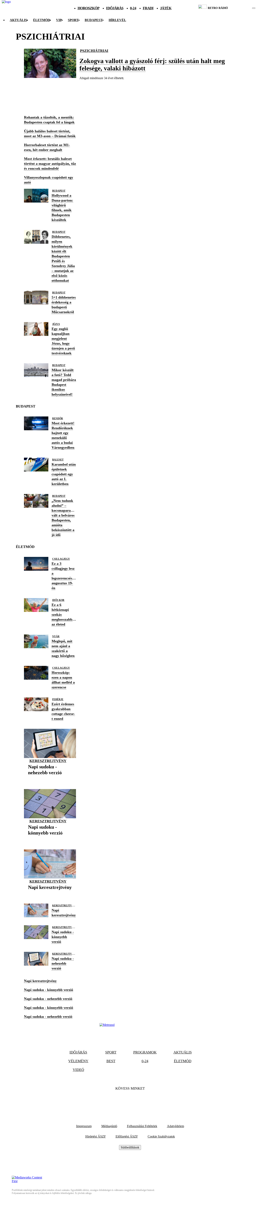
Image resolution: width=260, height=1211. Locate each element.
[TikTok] (130, 1101)
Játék (165, 8)
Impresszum (84, 1126)
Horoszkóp (89, 8)
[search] (253, 8)
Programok (145, 1052)
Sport (73, 20)
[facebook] (240, 8)
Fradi (148, 8)
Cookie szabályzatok (161, 1136)
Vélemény (78, 1061)
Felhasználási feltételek (142, 1126)
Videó (78, 1070)
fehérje (57, 699)
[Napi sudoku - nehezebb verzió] (50, 779)
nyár (56, 636)
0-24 (133, 8)
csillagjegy (61, 559)
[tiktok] (242, 8)
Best (110, 1061)
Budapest (58, 190)
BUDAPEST (94, 20)
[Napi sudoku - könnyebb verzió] (50, 839)
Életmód (41, 20)
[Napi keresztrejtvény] (50, 893)
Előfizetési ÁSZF (127, 1136)
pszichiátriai (94, 51)
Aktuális (18, 20)
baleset (58, 459)
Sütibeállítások (130, 1147)
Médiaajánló (109, 1126)
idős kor (58, 600)
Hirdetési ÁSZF (95, 1136)
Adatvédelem (175, 1126)
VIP (59, 20)
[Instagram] (141, 1101)
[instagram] (243, 8)
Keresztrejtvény (47, 761)
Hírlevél (117, 20)
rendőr (57, 418)
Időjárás (114, 8)
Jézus (56, 324)
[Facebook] (119, 1101)
